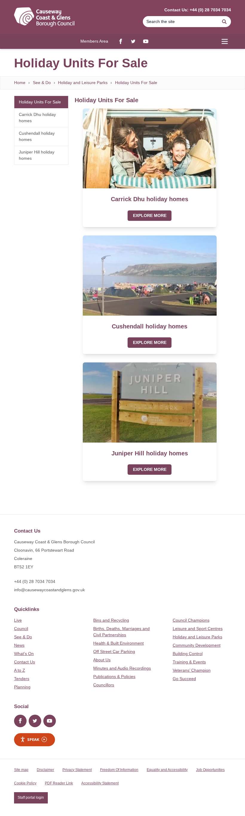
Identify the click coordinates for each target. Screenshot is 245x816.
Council (21, 628)
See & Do (42, 82)
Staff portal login (31, 797)
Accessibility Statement (100, 783)
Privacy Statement (77, 770)
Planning (22, 687)
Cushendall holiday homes (37, 136)
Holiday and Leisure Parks (83, 82)
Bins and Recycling (111, 620)
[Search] (224, 21)
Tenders (21, 678)
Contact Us (24, 662)
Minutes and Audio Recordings (122, 668)
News (19, 645)
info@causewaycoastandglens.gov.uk (49, 589)
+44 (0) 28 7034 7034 (34, 581)
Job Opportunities (210, 770)
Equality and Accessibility (167, 770)
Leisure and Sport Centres (198, 628)
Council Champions (191, 620)
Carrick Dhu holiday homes (37, 117)
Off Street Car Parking (114, 651)
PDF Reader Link (59, 783)
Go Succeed (184, 678)
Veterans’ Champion (192, 670)
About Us (102, 659)
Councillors (103, 684)
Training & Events (189, 662)
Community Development (196, 645)
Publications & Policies (114, 676)
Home (19, 82)
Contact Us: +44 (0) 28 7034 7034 (197, 9)
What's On (24, 653)
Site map (21, 770)
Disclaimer (45, 770)
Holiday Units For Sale (136, 82)
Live (18, 620)
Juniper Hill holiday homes (36, 155)
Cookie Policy (25, 783)
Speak (33, 739)
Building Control (188, 653)
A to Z (19, 670)
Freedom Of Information (119, 770)
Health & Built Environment (118, 643)
